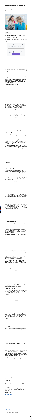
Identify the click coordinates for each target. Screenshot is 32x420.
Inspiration (9, 412)
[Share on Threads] (0, 212)
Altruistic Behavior (7, 409)
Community (7, 412)
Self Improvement (16, 412)
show (9, 32)
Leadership (12, 412)
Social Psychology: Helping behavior (10, 394)
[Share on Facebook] (0, 206)
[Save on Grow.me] (0, 210)
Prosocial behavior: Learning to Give (10, 407)
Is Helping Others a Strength (9, 413)
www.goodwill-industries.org (13, 324)
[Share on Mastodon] (0, 213)
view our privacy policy (18, 51)
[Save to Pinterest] (0, 209)
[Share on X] (0, 208)
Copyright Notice (16, 418)
